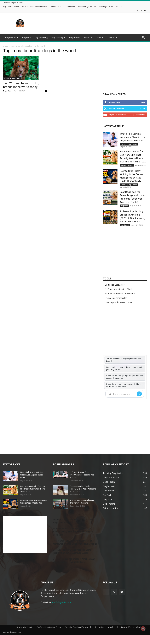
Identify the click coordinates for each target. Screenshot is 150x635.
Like (143, 102)
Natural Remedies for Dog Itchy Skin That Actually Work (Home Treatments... (33, 489)
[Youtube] (145, 10)
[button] (143, 37)
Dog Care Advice (127, 165)
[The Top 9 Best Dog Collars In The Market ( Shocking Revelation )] (60, 504)
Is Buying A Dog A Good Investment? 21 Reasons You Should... (82, 475)
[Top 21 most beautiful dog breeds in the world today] (25, 68)
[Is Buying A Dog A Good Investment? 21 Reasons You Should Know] (60, 474)
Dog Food (26, 37)
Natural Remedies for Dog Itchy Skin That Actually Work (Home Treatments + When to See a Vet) (73, 531)
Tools (98, 37)
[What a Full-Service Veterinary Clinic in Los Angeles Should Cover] (110, 139)
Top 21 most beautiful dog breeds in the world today (21, 85)
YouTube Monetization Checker (34, 6)
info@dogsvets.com (61, 602)
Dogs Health (74, 37)
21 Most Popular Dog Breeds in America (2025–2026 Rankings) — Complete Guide (75, 560)
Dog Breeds (10, 37)
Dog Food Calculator (11, 6)
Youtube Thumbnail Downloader (62, 6)
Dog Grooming (41, 37)
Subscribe (140, 115)
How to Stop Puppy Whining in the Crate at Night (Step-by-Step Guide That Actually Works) (75, 542)
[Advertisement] (93, 23)
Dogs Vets (7, 91)
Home (5, 46)
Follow (141, 109)
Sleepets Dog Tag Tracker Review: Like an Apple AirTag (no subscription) (83, 489)
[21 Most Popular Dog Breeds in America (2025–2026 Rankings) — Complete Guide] (110, 217)
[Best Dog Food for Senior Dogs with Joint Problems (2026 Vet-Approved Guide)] (110, 197)
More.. (87, 37)
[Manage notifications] (143, 628)
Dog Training (57, 37)
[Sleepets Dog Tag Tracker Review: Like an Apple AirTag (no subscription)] (60, 490)
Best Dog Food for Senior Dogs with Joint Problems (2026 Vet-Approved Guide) (72, 551)
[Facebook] (137, 10)
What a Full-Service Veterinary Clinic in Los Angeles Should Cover (132, 137)
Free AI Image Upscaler (87, 6)
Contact (111, 37)
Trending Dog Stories (12, 78)
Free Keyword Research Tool (110, 6)
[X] (141, 10)
